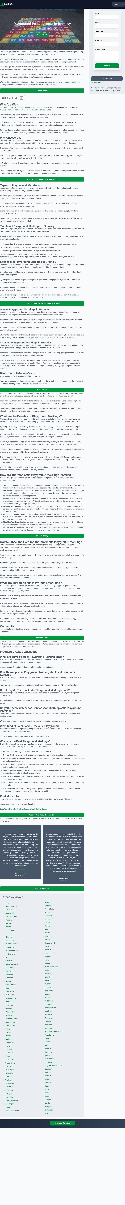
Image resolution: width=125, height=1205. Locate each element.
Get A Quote (42, 390)
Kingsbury (48, 987)
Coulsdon (48, 1069)
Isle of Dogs (10, 930)
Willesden (48, 936)
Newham (8, 937)
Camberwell (10, 991)
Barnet (47, 994)
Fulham (47, 923)
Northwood (49, 1110)
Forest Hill (9, 1053)
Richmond (48, 1028)
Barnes (47, 963)
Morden (47, 997)
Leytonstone (10, 954)
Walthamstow (10, 998)
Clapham (8, 1066)
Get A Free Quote (42, 889)
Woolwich (9, 978)
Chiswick (48, 977)
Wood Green (10, 1063)
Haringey (8, 1039)
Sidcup (47, 912)
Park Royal (49, 991)
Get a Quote (42, 35)
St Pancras (9, 995)
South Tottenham (11, 985)
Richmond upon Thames (54, 1032)
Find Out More (42, 638)
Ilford (7, 988)
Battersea (9, 1097)
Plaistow (8, 920)
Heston (47, 1086)
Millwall (8, 927)
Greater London (11, 944)
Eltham (8, 1056)
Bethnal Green (41, 809)
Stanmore (48, 1052)
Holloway (8, 1008)
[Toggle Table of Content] (20, 98)
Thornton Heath (50, 953)
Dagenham (49, 905)
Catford (8, 1032)
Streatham (48, 902)
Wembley (48, 1015)
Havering (48, 980)
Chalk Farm (9, 1043)
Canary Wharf (29, 809)
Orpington (48, 1004)
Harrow (47, 1055)
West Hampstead (12, 1111)
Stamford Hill (10, 971)
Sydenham (9, 1083)
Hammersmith (50, 943)
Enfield (47, 940)
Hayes (47, 1093)
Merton (47, 960)
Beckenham (49, 909)
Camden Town (11, 1022)
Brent (47, 929)
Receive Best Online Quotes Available (42, 179)
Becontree (9, 1073)
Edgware (48, 1021)
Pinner (47, 1089)
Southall (48, 1083)
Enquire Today (42, 536)
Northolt (48, 1076)
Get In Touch (42, 91)
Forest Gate (10, 934)
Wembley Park (50, 1008)
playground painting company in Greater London (28, 107)
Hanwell (48, 1049)
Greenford (48, 1062)
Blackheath (9, 968)
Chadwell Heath (11, 1100)
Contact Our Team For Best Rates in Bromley (42, 303)
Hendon (48, 957)
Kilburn (8, 1107)
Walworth (9, 961)
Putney (47, 946)
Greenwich (9, 947)
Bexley (47, 933)
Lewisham (9, 1005)
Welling (8, 1080)
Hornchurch (49, 970)
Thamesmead (10, 1060)
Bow (1, 809)
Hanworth (48, 1096)
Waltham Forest (11, 1019)
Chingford (9, 1094)
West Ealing (49, 1035)
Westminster (10, 1015)
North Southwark (11, 964)
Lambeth (8, 1049)
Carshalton (49, 1018)
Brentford (48, 1025)
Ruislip (47, 1103)
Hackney (8, 923)
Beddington (49, 1001)
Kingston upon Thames (53, 1066)
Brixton (8, 1046)
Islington (8, 957)
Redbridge (9, 1002)
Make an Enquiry (62, 1123)
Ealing (47, 1038)
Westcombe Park (12, 951)
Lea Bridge (9, 940)
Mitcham (48, 974)
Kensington (9, 1104)
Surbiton (48, 1072)
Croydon (48, 984)
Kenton (47, 1042)
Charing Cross (11, 1012)
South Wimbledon (51, 967)
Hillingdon (48, 1106)
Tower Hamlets (10, 809)
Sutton (47, 1045)
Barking (8, 981)
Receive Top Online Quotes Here (42, 815)
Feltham (48, 1100)
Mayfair (8, 1029)
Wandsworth (49, 919)
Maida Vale (9, 1090)
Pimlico (8, 1036)
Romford (48, 950)
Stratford (20, 809)
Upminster (48, 1011)
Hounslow (48, 1079)
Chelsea (8, 1077)
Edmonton (9, 1087)
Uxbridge (48, 1113)
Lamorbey (48, 916)
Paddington (9, 1070)
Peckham (9, 974)
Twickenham (49, 1059)
